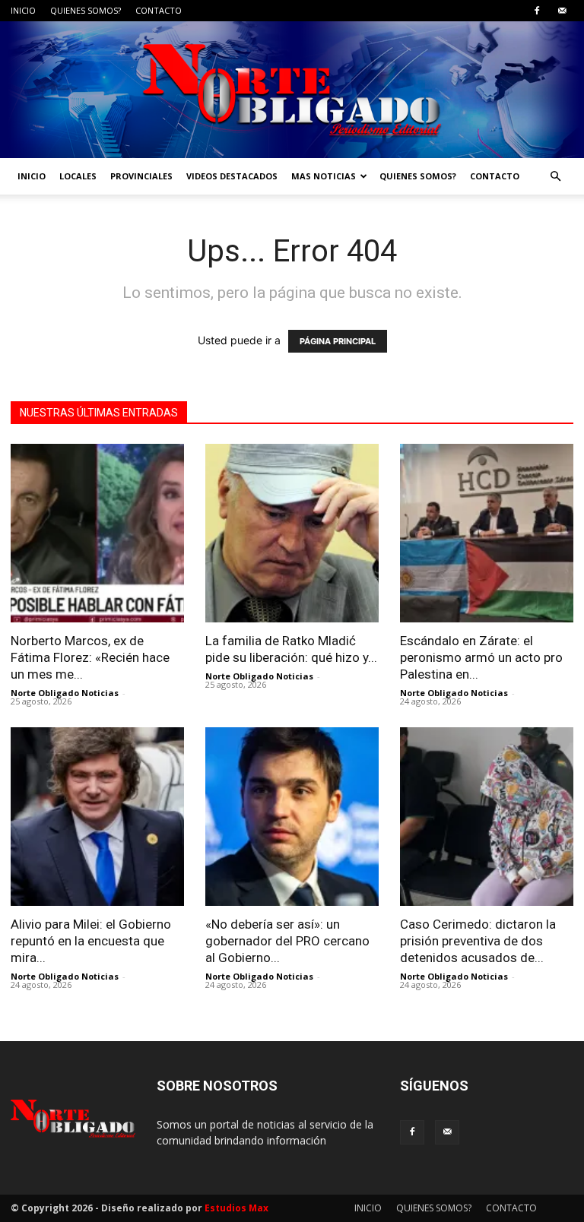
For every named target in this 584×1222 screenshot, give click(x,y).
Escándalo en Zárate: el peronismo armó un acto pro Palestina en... (481, 657)
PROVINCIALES (141, 176)
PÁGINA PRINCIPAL (338, 341)
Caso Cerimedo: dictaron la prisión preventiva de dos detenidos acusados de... (478, 940)
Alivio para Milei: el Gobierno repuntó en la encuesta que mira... (91, 940)
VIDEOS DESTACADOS (232, 176)
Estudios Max (236, 1207)
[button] (555, 176)
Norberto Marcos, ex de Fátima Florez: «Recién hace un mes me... (90, 657)
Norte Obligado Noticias (65, 692)
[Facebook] (536, 10)
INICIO (23, 10)
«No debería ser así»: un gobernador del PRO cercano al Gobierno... (287, 940)
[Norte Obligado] (292, 89)
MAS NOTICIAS (323, 176)
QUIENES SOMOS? (85, 10)
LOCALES (78, 176)
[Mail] (562, 10)
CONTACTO (158, 10)
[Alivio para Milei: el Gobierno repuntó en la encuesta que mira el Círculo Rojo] (97, 816)
